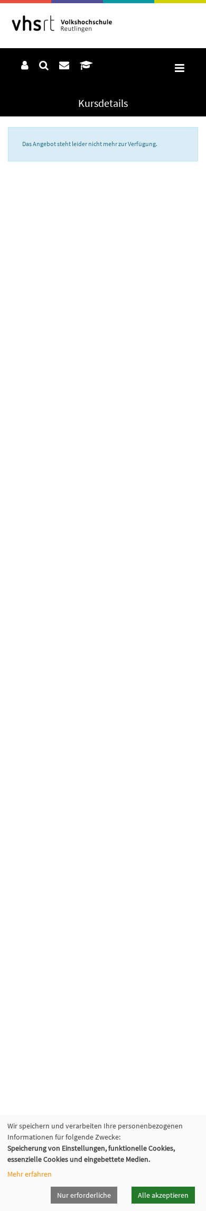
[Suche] (44, 65)
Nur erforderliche (84, 1195)
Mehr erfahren (29, 1174)
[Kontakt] (64, 65)
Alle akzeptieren (163, 1195)
